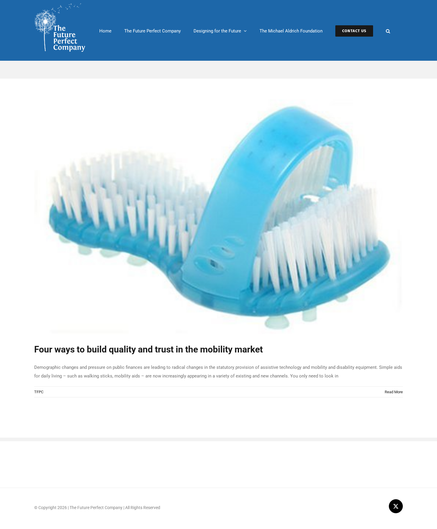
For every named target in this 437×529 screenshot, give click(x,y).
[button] (388, 30)
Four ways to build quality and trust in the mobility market (148, 349)
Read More (394, 392)
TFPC (38, 392)
